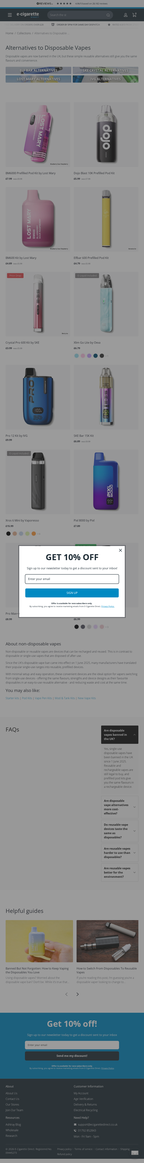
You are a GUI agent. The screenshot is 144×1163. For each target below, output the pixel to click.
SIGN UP (72, 593)
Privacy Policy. (107, 606)
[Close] (120, 550)
